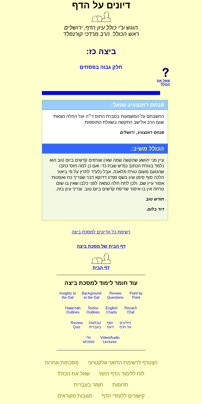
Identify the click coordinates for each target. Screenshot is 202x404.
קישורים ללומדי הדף (123, 396)
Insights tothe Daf (67, 295)
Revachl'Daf (130, 310)
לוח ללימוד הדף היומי (121, 373)
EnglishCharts (112, 310)
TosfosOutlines (93, 310)
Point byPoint (136, 295)
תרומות (120, 385)
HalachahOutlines (73, 310)
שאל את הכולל (74, 373)
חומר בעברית (88, 385)
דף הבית (101, 267)
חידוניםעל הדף (125, 325)
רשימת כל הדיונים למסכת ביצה (101, 232)
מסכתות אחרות (62, 362)
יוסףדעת (110, 325)
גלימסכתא (88, 339)
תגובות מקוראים (75, 396)
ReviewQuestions (115, 295)
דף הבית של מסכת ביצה (101, 246)
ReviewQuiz (77, 325)
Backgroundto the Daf (91, 295)
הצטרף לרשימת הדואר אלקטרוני (122, 362)
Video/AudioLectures (109, 339)
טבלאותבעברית (95, 325)
